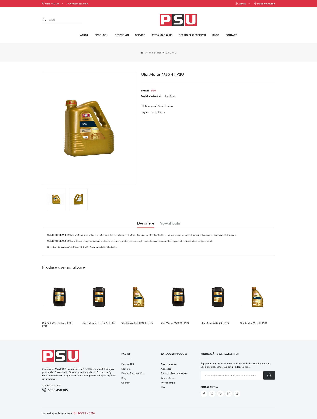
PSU (153, 90)
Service (125, 368)
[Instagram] (228, 393)
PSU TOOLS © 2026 (83, 413)
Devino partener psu (132, 373)
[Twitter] (212, 393)
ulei (154, 112)
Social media (209, 387)
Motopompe (168, 382)
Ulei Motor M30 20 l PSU (215, 322)
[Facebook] (204, 393)
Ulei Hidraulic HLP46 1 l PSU (137, 322)
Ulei (163, 387)
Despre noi (127, 364)
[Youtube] (237, 393)
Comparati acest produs (159, 106)
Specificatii (170, 223)
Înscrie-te (269, 375)
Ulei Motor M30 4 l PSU (162, 52)
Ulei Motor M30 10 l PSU (175, 322)
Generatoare (168, 378)
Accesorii (166, 368)
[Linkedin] (220, 393)
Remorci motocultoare (174, 373)
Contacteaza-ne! (51, 385)
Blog (123, 378)
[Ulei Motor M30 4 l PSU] (56, 199)
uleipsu (161, 112)
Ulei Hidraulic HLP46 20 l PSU (98, 322)
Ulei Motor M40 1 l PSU (253, 322)
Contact (125, 382)
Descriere (145, 223)
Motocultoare (168, 364)
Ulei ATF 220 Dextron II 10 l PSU (57, 324)
